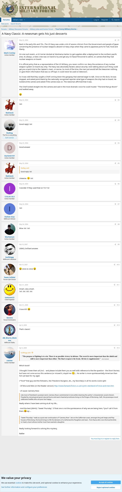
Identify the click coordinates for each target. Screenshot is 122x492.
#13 (118, 325)
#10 (118, 265)
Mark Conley (9, 53)
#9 (118, 244)
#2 (118, 100)
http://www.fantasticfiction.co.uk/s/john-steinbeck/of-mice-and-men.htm (84, 386)
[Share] (115, 40)
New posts (5, 24)
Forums (6, 19)
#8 (118, 224)
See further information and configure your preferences (24, 487)
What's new (18, 19)
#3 (118, 120)
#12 (118, 305)
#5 (118, 163)
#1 (118, 40)
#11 (118, 285)
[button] (24, 20)
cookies (18, 483)
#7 (118, 204)
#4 (118, 143)
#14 (118, 348)
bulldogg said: (26, 353)
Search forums (16, 24)
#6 (118, 184)
